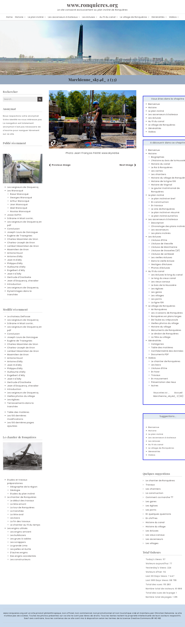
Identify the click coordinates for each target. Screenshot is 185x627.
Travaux (155, 375)
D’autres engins (19, 552)
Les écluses (88, 17)
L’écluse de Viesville (162, 243)
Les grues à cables (20, 538)
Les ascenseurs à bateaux (63, 17)
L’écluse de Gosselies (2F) (165, 250)
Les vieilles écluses (161, 257)
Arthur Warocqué (19, 201)
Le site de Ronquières (163, 209)
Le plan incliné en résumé (165, 212)
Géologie (15, 490)
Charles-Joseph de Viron (21, 242)
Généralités (158, 17)
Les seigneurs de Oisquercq (22, 187)
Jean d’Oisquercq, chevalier (23, 280)
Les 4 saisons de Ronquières (167, 312)
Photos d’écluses (160, 267)
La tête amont (18, 504)
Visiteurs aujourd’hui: (158, 563)
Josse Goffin (14, 214)
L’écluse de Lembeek (162, 254)
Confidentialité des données (167, 351)
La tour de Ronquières (22, 507)
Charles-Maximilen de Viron (22, 239)
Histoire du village (161, 326)
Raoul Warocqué (19, 194)
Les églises (13, 399)
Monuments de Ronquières (166, 330)
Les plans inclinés (161, 233)
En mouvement (159, 378)
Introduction (14, 284)
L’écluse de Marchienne (164, 247)
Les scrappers (18, 542)
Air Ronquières (159, 309)
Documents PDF (160, 354)
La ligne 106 (157, 302)
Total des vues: (154, 584)
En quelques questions (158, 514)
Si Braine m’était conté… (20, 218)
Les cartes (157, 170)
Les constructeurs (20, 559)
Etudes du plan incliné (22, 493)
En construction (160, 202)
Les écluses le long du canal (167, 274)
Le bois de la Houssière (163, 285)
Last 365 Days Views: (158, 580)
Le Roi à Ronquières (162, 167)
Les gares (156, 292)
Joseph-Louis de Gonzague (22, 232)
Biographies (157, 157)
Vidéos (173, 17)
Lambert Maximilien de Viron (23, 246)
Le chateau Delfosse (18, 316)
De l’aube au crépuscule (164, 319)
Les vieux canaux (160, 281)
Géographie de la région (23, 486)
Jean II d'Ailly (14, 273)
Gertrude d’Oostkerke (19, 277)
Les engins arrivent (20, 531)
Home (9, 17)
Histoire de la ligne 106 (163, 181)
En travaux (157, 205)
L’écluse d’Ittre (159, 240)
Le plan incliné (36, 17)
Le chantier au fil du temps (25, 524)
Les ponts (156, 299)
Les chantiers (158, 174)
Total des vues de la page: (161, 592)
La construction (154, 493)
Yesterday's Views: (156, 567)
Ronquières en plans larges (166, 316)
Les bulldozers (18, 535)
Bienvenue (154, 104)
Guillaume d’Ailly (16, 266)
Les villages (157, 295)
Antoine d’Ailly (15, 256)
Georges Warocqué (21, 197)
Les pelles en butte (20, 549)
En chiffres (152, 518)
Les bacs (15, 517)
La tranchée (17, 511)
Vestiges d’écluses (161, 264)
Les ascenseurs (160, 229)
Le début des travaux (22, 500)
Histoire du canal (160, 163)
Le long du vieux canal (163, 278)
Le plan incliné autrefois (164, 215)
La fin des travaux (20, 521)
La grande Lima (18, 545)
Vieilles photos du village (21, 396)
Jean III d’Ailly (14, 259)
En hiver (155, 371)
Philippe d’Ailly (15, 263)
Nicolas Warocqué (20, 211)
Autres (155, 385)
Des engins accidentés (23, 556)
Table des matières (18, 412)
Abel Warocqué (18, 207)
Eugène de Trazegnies (19, 235)
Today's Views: (154, 559)
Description (157, 222)
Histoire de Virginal (161, 184)
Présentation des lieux (163, 382)
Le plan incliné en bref (163, 198)
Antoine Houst (15, 253)
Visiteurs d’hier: (154, 571)
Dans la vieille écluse (163, 260)
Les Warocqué (15, 190)
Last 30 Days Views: (157, 576)
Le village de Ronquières (133, 17)
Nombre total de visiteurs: (160, 588)
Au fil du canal (108, 17)
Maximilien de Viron (18, 249)
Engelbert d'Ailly (16, 270)
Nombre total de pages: (159, 597)
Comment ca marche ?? (159, 497)
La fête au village (161, 337)
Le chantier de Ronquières (21, 497)
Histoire (19, 17)
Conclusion (13, 228)
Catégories (157, 344)
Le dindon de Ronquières (165, 333)
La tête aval (17, 514)
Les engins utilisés (17, 528)
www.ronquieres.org (92, 4)
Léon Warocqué (19, 204)
